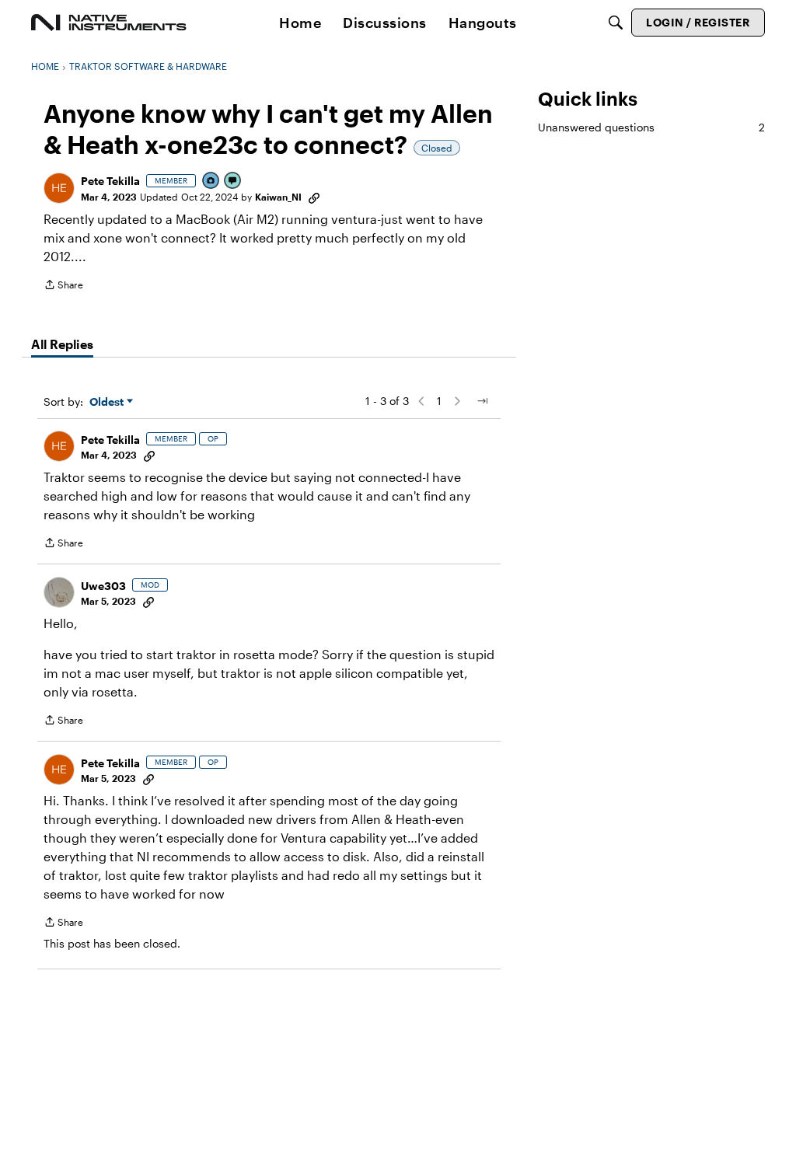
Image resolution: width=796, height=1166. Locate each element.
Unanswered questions (651, 127)
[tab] (62, 344)
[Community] (109, 22)
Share (63, 286)
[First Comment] (233, 181)
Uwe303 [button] (103, 585)
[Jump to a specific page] (482, 401)
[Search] (616, 23)
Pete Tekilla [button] (110, 180)
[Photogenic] (211, 181)
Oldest (108, 402)
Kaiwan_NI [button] (278, 196)
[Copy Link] (314, 197)
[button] (59, 188)
